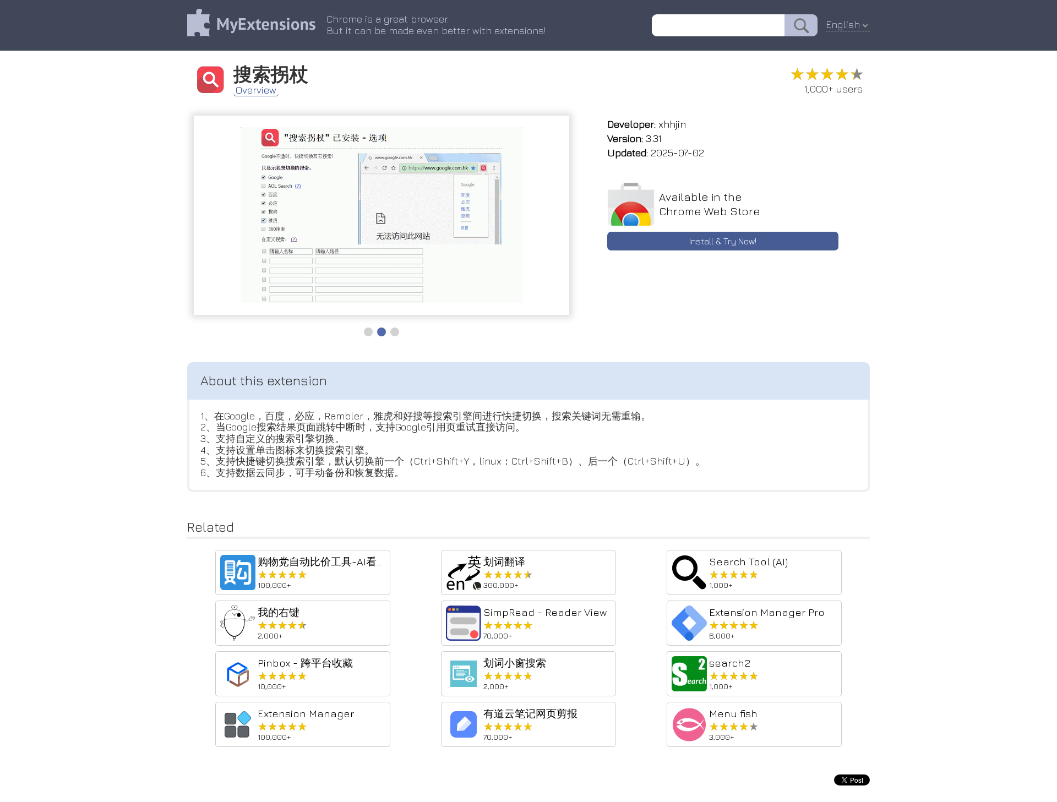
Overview (256, 90)
